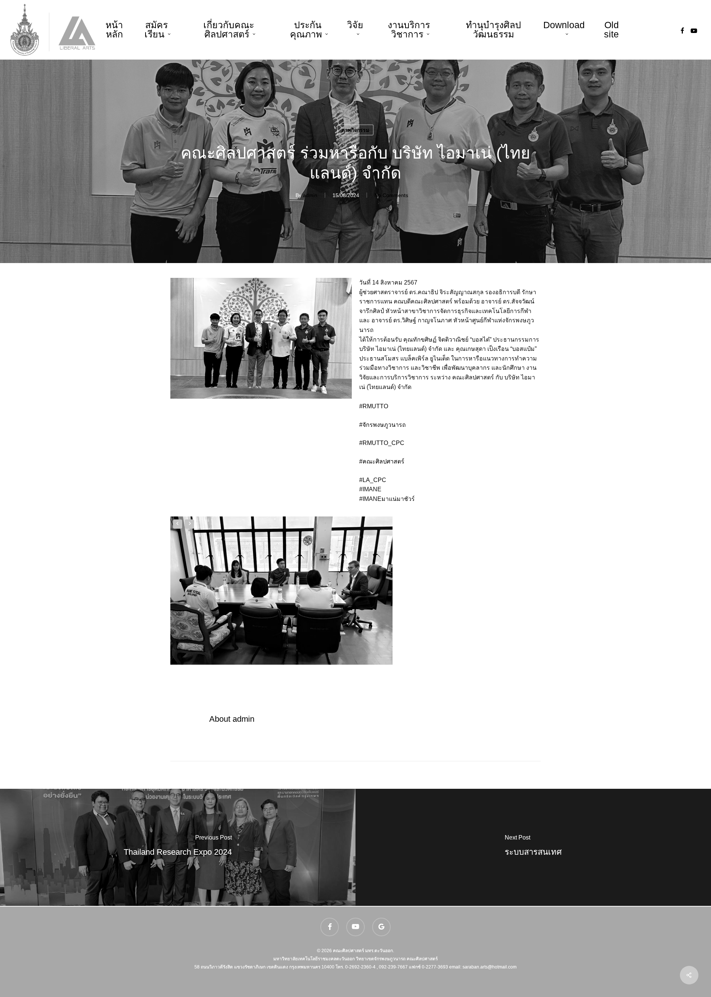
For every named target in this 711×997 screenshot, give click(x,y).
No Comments (391, 195)
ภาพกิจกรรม (355, 130)
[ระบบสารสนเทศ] (533, 847)
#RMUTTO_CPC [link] (381, 443)
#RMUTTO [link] (373, 406)
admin (310, 195)
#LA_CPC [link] (372, 480)
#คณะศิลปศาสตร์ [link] (381, 461)
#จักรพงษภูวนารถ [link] (382, 425)
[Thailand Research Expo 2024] (178, 847)
